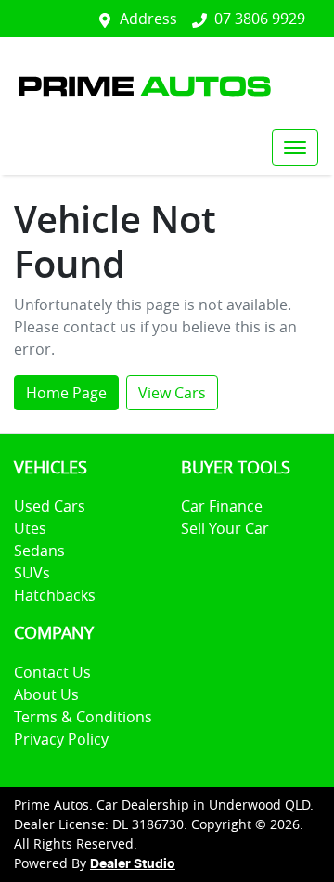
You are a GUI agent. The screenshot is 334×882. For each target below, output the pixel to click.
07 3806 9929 (259, 18)
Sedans (39, 550)
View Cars (172, 393)
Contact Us (52, 672)
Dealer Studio (132, 864)
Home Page (66, 393)
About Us (46, 694)
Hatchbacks (55, 595)
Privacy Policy (61, 739)
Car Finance (222, 506)
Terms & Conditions (83, 717)
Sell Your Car (225, 528)
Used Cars (49, 506)
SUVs (32, 573)
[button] (295, 147)
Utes (30, 528)
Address (148, 18)
